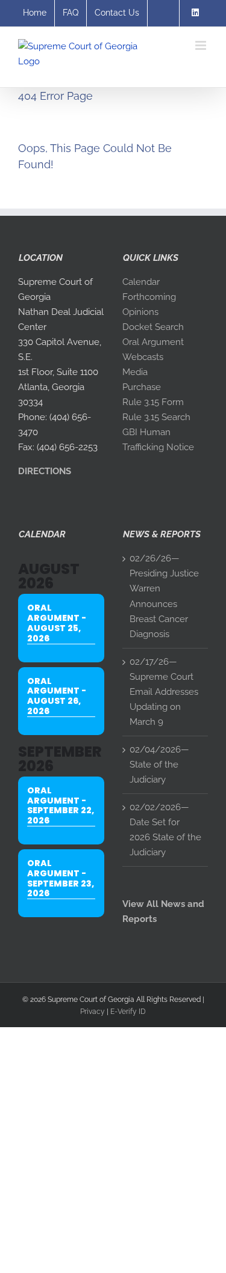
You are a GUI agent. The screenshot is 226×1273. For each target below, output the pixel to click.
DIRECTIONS (44, 471)
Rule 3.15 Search (156, 417)
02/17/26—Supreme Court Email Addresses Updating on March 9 (164, 691)
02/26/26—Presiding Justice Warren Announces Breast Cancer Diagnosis (164, 596)
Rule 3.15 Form (153, 402)
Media (135, 372)
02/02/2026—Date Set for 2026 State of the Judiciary (165, 830)
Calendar (141, 281)
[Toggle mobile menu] (201, 45)
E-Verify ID (128, 1011)
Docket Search (153, 327)
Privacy (92, 1011)
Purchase (141, 387)
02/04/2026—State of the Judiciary (159, 764)
